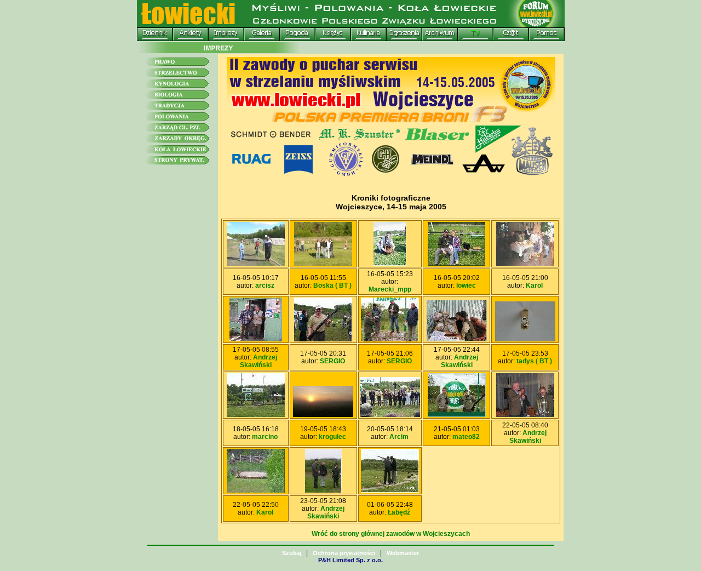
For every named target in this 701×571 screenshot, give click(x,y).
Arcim (399, 437)
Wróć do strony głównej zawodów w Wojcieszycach (391, 534)
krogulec (332, 437)
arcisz (264, 285)
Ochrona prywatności (344, 553)
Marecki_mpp (390, 289)
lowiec (466, 285)
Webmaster (403, 553)
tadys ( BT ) (534, 361)
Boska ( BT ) (332, 285)
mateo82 (466, 437)
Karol (534, 285)
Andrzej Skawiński (258, 361)
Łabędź (399, 512)
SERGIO (332, 361)
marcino (265, 437)
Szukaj (291, 553)
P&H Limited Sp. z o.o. (350, 560)
